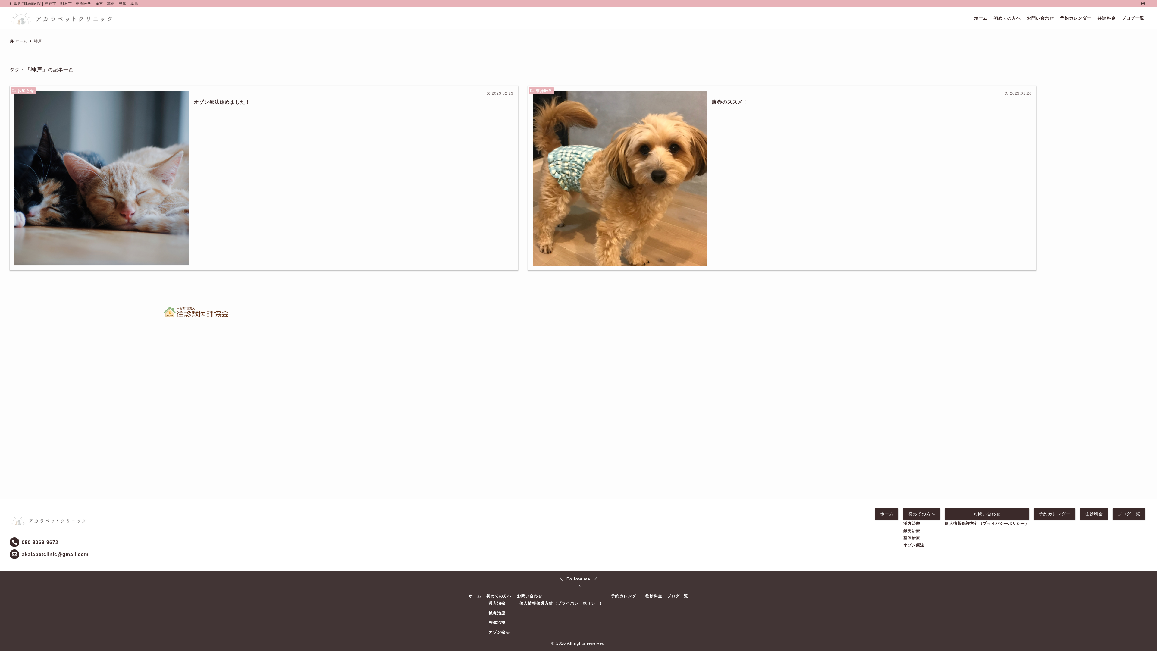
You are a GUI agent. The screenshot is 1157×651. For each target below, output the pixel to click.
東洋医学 (544, 90)
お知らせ (25, 90)
